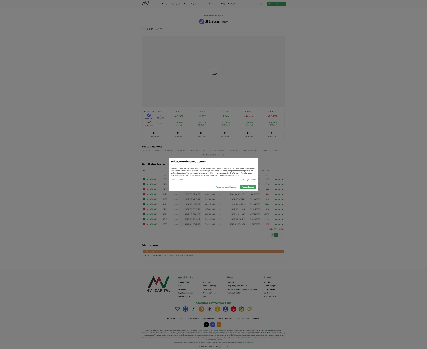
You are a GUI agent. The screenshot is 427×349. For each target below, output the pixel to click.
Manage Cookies (249, 180)
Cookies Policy (177, 180)
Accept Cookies (248, 187)
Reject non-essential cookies (226, 187)
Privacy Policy (235, 175)
